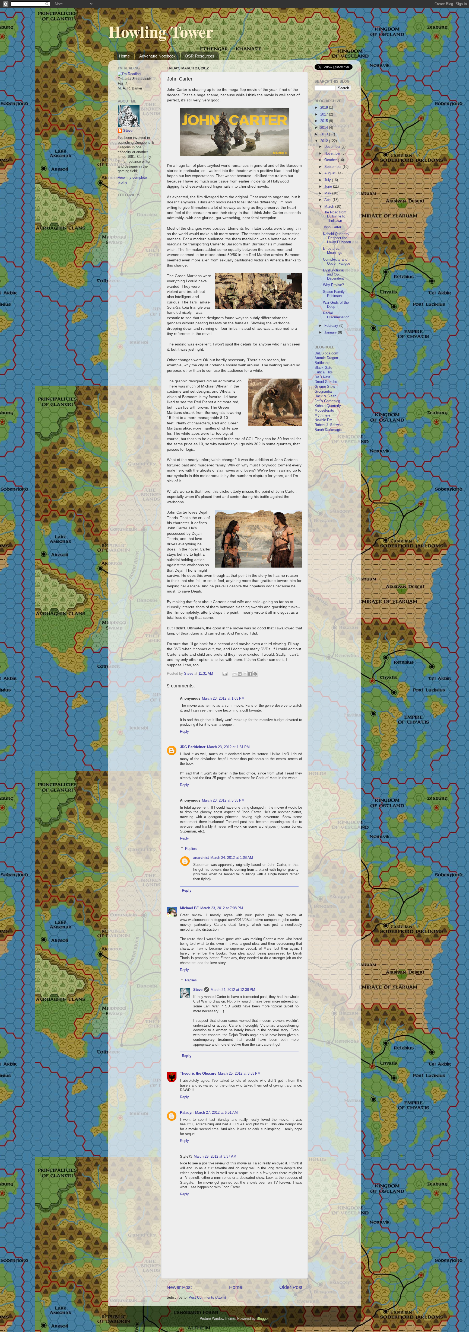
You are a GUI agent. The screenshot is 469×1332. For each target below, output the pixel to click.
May (328, 193)
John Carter (332, 227)
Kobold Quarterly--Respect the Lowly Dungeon (337, 238)
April (328, 200)
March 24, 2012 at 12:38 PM (233, 990)
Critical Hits (324, 372)
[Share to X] (245, 674)
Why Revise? (333, 285)
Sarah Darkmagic (328, 430)
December (332, 147)
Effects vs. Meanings (332, 251)
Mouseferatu (324, 410)
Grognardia (323, 391)
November (332, 153)
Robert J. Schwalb (329, 425)
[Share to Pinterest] (255, 674)
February (331, 326)
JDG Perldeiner (192, 747)
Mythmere (322, 415)
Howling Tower (160, 31)
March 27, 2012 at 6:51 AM (216, 1113)
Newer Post (179, 1287)
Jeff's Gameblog (327, 401)
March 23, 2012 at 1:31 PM (228, 747)
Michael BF (189, 908)
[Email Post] (225, 673)
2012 (324, 141)
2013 (324, 134)
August (330, 173)
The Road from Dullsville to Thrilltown (334, 216)
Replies (191, 849)
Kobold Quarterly (328, 406)
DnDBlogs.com (326, 353)
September (333, 167)
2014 (324, 128)
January (331, 332)
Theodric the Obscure (198, 1073)
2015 (324, 121)
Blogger (262, 1319)
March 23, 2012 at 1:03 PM (223, 698)
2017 (324, 114)
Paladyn (187, 1113)
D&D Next (322, 377)
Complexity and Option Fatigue (336, 261)
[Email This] (234, 674)
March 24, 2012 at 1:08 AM (231, 858)
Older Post (290, 1287)
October (331, 160)
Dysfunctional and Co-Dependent (333, 274)
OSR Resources (199, 56)
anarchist (201, 858)
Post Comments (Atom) (207, 1297)
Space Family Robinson (334, 294)
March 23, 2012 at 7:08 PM (221, 908)
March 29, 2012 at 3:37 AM (215, 1156)
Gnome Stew (325, 387)
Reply (184, 732)
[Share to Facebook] (250, 674)
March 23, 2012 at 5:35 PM (223, 800)
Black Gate (323, 368)
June (328, 186)
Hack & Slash (325, 396)
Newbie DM (323, 420)
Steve (197, 990)
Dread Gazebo (326, 382)
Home (124, 56)
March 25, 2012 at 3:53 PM (239, 1073)
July (328, 180)
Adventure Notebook (157, 56)
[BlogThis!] (239, 674)
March (329, 207)
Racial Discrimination (336, 315)
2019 (324, 108)
